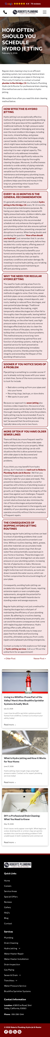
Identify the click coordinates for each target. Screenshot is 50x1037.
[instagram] (10, 1032)
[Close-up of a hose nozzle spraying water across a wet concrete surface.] (25, 743)
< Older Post (10, 658)
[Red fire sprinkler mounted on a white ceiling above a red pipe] (25, 681)
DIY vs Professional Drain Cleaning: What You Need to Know (22, 817)
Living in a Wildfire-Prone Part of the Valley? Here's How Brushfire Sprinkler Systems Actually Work (24, 700)
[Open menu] (44, 12)
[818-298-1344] (5, 14)
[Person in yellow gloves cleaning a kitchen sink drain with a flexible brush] (25, 800)
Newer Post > (40, 658)
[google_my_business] (19, 1032)
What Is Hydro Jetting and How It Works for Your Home (25, 760)
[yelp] (15, 1032)
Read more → (10, 724)
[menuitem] (25, 880)
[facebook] (6, 1032)
